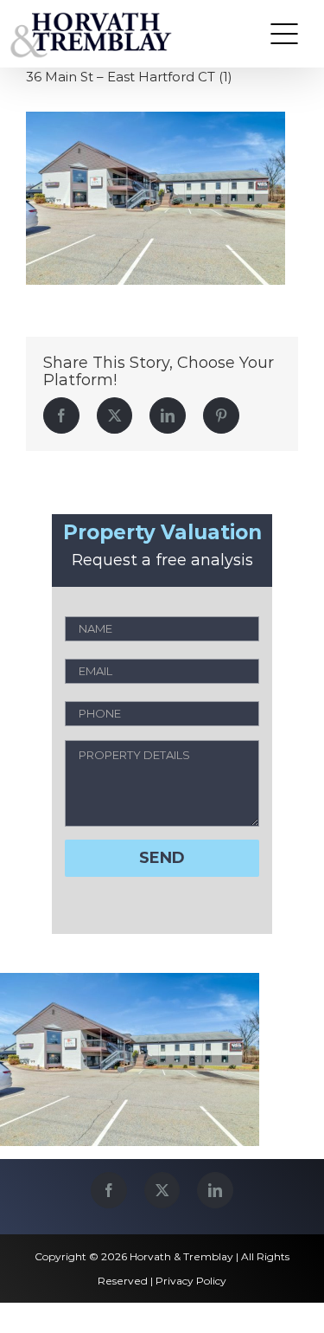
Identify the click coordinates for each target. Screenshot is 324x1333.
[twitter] (162, 1190)
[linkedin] (215, 1190)
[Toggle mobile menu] (284, 33)
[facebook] (109, 1190)
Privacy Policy (191, 1280)
